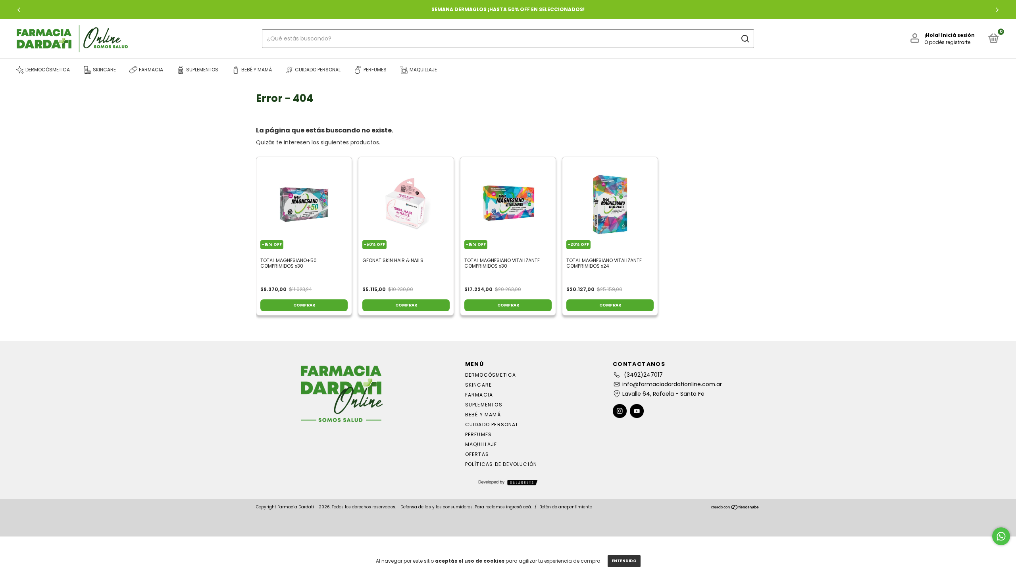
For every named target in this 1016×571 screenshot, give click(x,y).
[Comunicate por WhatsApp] (1001, 536)
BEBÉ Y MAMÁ (483, 414)
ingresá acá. (519, 507)
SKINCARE (478, 384)
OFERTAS (477, 454)
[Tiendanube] (735, 508)
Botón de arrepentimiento (565, 507)
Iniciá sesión (958, 35)
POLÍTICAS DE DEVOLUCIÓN (501, 464)
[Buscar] (744, 39)
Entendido (624, 561)
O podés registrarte (947, 42)
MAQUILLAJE (481, 444)
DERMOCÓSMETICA (490, 375)
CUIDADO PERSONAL (491, 424)
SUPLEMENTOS (483, 404)
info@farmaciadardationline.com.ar (672, 384)
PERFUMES (478, 434)
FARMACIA (479, 394)
